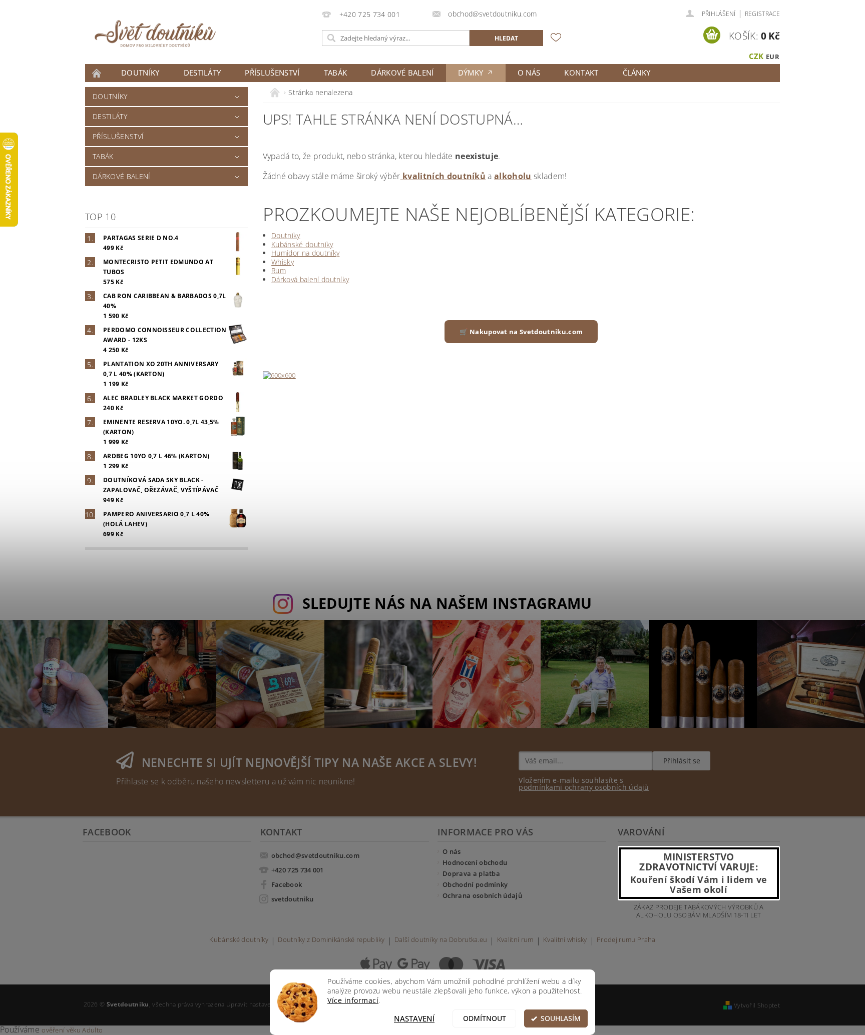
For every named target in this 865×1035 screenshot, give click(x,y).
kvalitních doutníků (443, 176)
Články (637, 73)
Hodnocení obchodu (475, 862)
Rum (278, 270)
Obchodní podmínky (475, 884)
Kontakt (581, 73)
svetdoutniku (292, 898)
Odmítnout (484, 1018)
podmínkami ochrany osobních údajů (584, 787)
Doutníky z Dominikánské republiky (331, 940)
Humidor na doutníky (305, 253)
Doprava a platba (471, 873)
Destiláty (202, 73)
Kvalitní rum (515, 940)
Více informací (352, 1000)
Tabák (335, 73)
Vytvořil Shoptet (757, 1005)
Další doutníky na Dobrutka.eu (440, 940)
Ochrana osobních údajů (482, 895)
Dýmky (472, 73)
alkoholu (513, 176)
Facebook (286, 884)
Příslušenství (272, 73)
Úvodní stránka (97, 73)
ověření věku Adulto (72, 1029)
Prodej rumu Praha (626, 940)
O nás (529, 73)
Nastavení (414, 1018)
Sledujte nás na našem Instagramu (447, 603)
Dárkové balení (402, 73)
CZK (756, 56)
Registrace (762, 14)
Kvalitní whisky (565, 940)
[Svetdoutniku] (155, 33)
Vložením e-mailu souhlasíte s (584, 784)
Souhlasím (561, 1018)
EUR (772, 56)
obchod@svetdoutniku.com (315, 855)
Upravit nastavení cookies (263, 1004)
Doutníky (140, 73)
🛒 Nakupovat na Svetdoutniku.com (521, 331)
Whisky (282, 262)
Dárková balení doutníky (310, 279)
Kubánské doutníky (302, 244)
